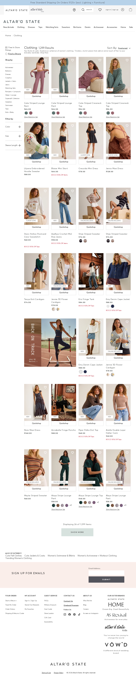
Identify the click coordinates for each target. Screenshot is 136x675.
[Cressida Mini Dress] (91, 140)
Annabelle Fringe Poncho (63, 430)
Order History (10, 609)
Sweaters (66, 27)
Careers (86, 609)
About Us (87, 596)
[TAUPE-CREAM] (85, 240)
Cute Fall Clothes (13, 555)
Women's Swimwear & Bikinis (61, 555)
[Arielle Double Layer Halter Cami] (118, 402)
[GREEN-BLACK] (53, 505)
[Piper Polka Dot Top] (91, 402)
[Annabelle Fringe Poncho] (63, 402)
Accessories (112, 27)
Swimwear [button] (9, 105)
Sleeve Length (11, 145)
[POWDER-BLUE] (58, 309)
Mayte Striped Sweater (35, 495)
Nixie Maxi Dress (32, 430)
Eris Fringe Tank (86, 299)
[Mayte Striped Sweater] (36, 467)
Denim (87, 27)
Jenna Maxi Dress (114, 168)
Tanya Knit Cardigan (34, 299)
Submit (106, 580)
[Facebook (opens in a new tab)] (69, 614)
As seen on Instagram (90, 613)
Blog (84, 605)
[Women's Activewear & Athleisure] (50, 342)
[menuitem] (8, 27)
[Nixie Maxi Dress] (36, 402)
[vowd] (116, 644)
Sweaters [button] (8, 102)
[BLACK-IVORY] (80, 240)
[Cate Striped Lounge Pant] (36, 75)
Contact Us (69, 596)
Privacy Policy (58, 673)
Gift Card (47, 618)
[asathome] (116, 602)
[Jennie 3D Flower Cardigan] (63, 271)
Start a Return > (11, 601)
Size (7, 136)
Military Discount (50, 605)
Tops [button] (6, 109)
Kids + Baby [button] (9, 112)
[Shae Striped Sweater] (91, 206)
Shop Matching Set (31, 117)
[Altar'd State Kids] (116, 628)
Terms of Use (46, 673)
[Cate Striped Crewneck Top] (91, 75)
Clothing (20, 27)
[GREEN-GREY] (26, 113)
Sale (131, 27)
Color (7, 127)
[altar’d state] (16, 10)
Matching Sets (52, 27)
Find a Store (14, 54)
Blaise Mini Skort (59, 168)
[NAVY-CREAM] (62, 505)
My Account (30, 596)
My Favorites (29, 609)
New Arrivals (8, 27)
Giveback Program (71, 605)
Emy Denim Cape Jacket (118, 299)
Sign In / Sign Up (31, 601)
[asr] (116, 614)
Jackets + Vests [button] (10, 81)
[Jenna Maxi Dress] (118, 140)
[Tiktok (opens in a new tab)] (79, 614)
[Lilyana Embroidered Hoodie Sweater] (36, 140)
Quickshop (36, 96)
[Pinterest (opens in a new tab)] (74, 614)
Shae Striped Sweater (89, 234)
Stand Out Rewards (32, 605)
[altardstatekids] (37, 10)
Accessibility (48, 622)
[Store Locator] (74, 10)
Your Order (10, 596)
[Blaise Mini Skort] (63, 140)
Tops (40, 27)
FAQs (46, 601)
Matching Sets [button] (10, 88)
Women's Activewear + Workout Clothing (97, 555)
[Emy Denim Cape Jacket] (118, 271)
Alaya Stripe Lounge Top (91, 495)
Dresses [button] (8, 74)
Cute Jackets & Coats (34, 555)
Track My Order (10, 605)
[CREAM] (108, 306)
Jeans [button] (7, 85)
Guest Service (50, 596)
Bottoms (77, 27)
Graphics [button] (8, 78)
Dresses (31, 27)
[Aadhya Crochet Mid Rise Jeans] (63, 206)
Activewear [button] (9, 67)
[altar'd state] (21, 21)
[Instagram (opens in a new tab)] (64, 614)
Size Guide (48, 609)
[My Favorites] (100, 9)
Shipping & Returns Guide (14, 613)
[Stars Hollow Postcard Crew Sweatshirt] (36, 206)
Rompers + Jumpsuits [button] (13, 92)
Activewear (99, 27)
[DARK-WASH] (112, 306)
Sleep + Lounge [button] (10, 95)
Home (123, 27)
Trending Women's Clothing (18, 558)
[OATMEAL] (53, 309)
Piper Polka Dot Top (88, 430)
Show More (77, 532)
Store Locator (49, 613)
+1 (71, 505)
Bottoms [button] (8, 71)
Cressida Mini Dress (88, 168)
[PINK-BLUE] (66, 505)
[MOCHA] (58, 505)
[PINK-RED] (30, 113)
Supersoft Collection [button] (12, 98)
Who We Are (87, 601)
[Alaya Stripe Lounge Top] (91, 467)
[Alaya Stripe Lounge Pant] (63, 467)
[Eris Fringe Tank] (91, 271)
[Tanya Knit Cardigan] (36, 271)
